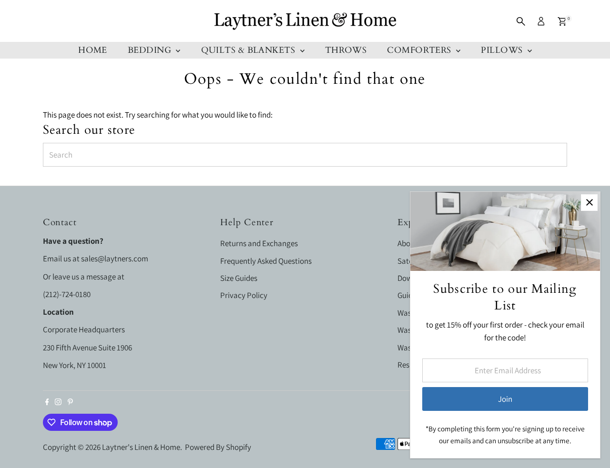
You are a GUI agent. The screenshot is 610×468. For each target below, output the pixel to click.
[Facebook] (47, 402)
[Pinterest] (70, 402)
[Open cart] (562, 21)
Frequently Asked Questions (266, 261)
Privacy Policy (243, 295)
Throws (346, 50)
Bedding (151, 50)
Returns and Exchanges (259, 243)
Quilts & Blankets (249, 50)
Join (505, 399)
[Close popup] (589, 202)
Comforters (420, 50)
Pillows (503, 50)
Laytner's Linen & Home (141, 447)
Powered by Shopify (218, 447)
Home (92, 50)
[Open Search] (521, 21)
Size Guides (238, 278)
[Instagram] (58, 402)
